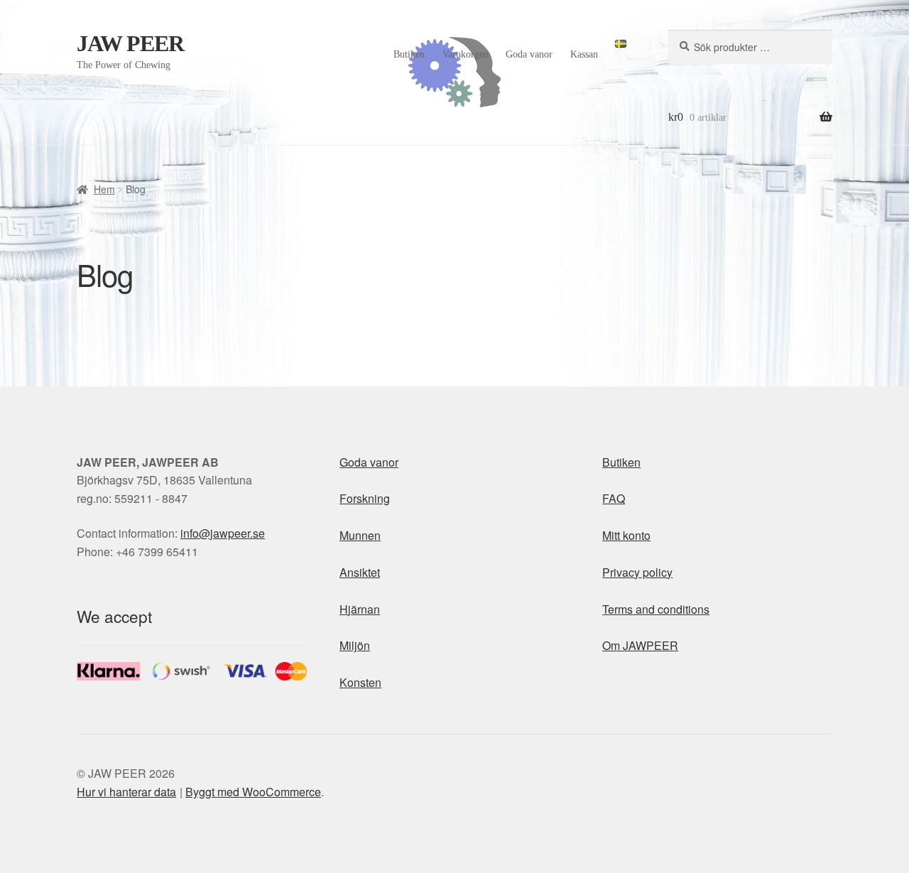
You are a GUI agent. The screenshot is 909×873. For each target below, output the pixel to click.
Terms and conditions (655, 609)
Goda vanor (529, 54)
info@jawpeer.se (222, 533)
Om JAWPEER (640, 645)
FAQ (613, 498)
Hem (104, 189)
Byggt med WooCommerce (253, 791)
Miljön (354, 645)
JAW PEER (130, 43)
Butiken (409, 54)
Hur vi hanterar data (126, 791)
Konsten (360, 682)
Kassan (584, 54)
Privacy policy (637, 572)
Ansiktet (359, 572)
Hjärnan (359, 609)
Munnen (360, 535)
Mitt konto (626, 535)
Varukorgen (465, 54)
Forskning (364, 498)
